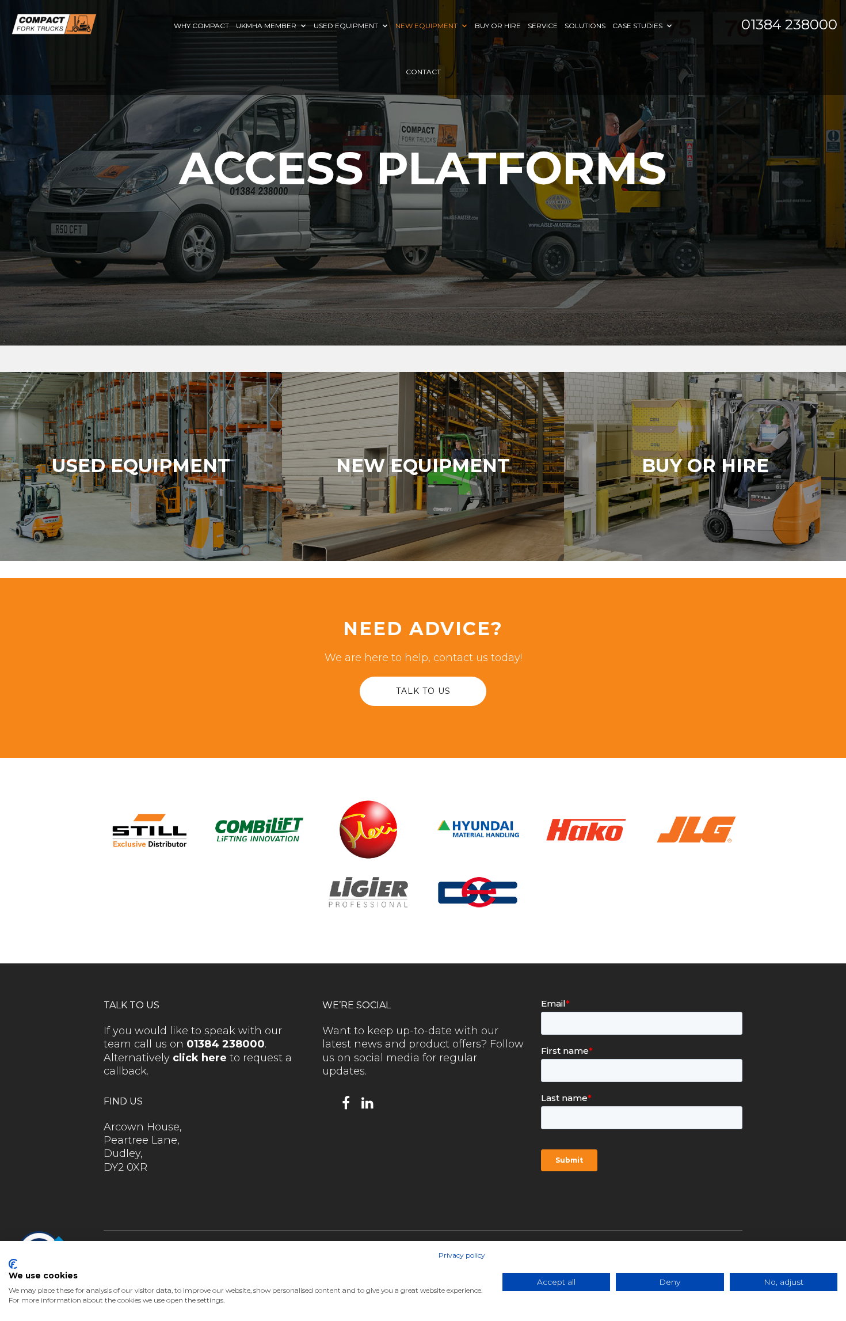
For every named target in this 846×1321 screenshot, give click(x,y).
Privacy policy (462, 1255)
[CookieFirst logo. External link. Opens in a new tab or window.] (13, 1264)
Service (543, 25)
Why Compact (201, 25)
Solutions (585, 25)
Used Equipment (346, 25)
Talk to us (423, 691)
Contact (423, 71)
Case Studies (637, 25)
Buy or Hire (498, 25)
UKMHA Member (266, 25)
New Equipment (426, 25)
